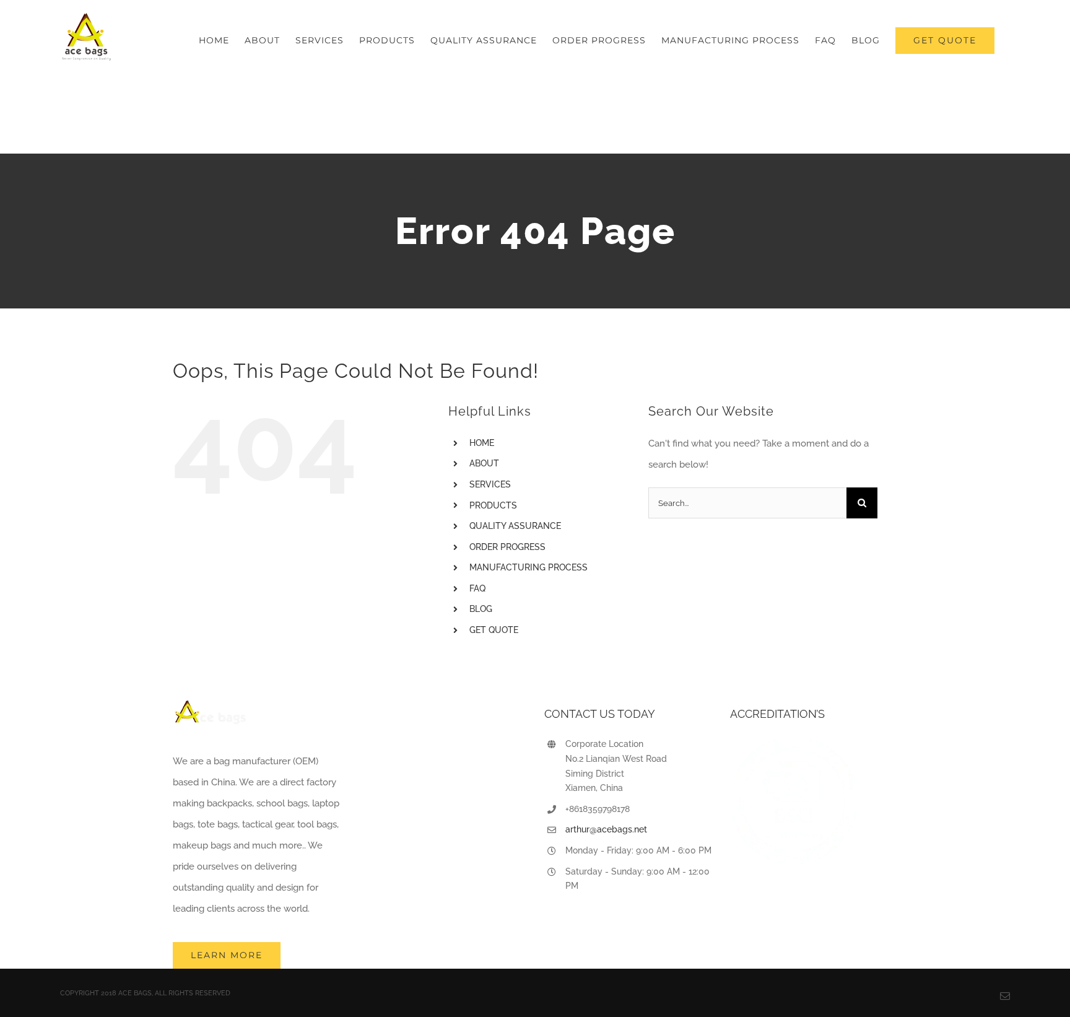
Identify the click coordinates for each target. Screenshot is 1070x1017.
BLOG (480, 609)
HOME (481, 443)
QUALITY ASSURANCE (515, 526)
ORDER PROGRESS (507, 547)
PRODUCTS (493, 505)
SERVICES (490, 484)
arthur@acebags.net (606, 829)
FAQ (477, 588)
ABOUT (484, 463)
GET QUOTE (493, 630)
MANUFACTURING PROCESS (528, 567)
